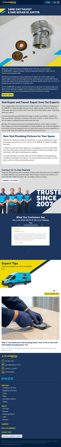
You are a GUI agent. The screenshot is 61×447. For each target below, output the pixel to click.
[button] (19, 225)
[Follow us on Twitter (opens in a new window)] (9, 378)
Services (5, 385)
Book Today (7, 95)
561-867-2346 (9, 361)
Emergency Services (9, 388)
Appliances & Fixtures (10, 390)
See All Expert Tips (51, 294)
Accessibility (10, 444)
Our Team (6, 408)
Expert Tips (6, 432)
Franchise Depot (17, 444)
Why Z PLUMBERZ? (9, 428)
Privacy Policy (4, 444)
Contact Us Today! (10, 180)
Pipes (4, 396)
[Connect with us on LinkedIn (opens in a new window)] (12, 378)
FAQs (4, 417)
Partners (5, 420)
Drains (5, 393)
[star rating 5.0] (30, 229)
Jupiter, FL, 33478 (10, 368)
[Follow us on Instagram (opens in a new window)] (6, 378)
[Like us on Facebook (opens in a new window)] (3, 378)
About (4, 406)
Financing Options (9, 414)
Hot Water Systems (9, 399)
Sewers (5, 402)
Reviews (5, 411)
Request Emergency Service (12, 436)
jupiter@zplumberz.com (12, 365)
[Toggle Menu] (58, 2)
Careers (5, 424)
